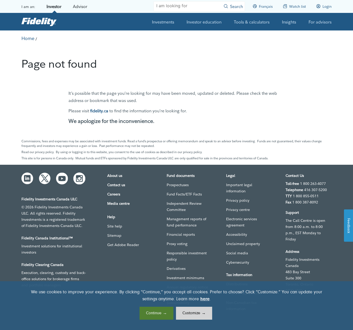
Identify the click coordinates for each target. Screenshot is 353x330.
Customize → (194, 313)
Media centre (118, 203)
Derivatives (176, 268)
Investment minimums (185, 278)
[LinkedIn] (27, 178)
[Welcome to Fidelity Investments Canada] (39, 21)
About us (114, 175)
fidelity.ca (99, 110)
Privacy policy (237, 200)
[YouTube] (62, 178)
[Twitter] (45, 178)
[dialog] (176, 305)
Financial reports (181, 234)
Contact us (116, 185)
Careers (113, 194)
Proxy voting (177, 243)
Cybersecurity (237, 262)
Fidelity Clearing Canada (42, 264)
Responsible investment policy (187, 256)
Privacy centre (238, 209)
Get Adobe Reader (123, 244)
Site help (114, 226)
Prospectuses (178, 185)
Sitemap (114, 235)
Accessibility (236, 234)
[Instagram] (79, 178)
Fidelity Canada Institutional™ (47, 238)
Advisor (80, 6)
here (205, 299)
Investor (54, 6)
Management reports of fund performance (186, 222)
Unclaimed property (243, 243)
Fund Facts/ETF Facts (184, 194)
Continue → (156, 313)
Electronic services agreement (241, 222)
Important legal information (239, 188)
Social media (237, 253)
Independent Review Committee (184, 206)
